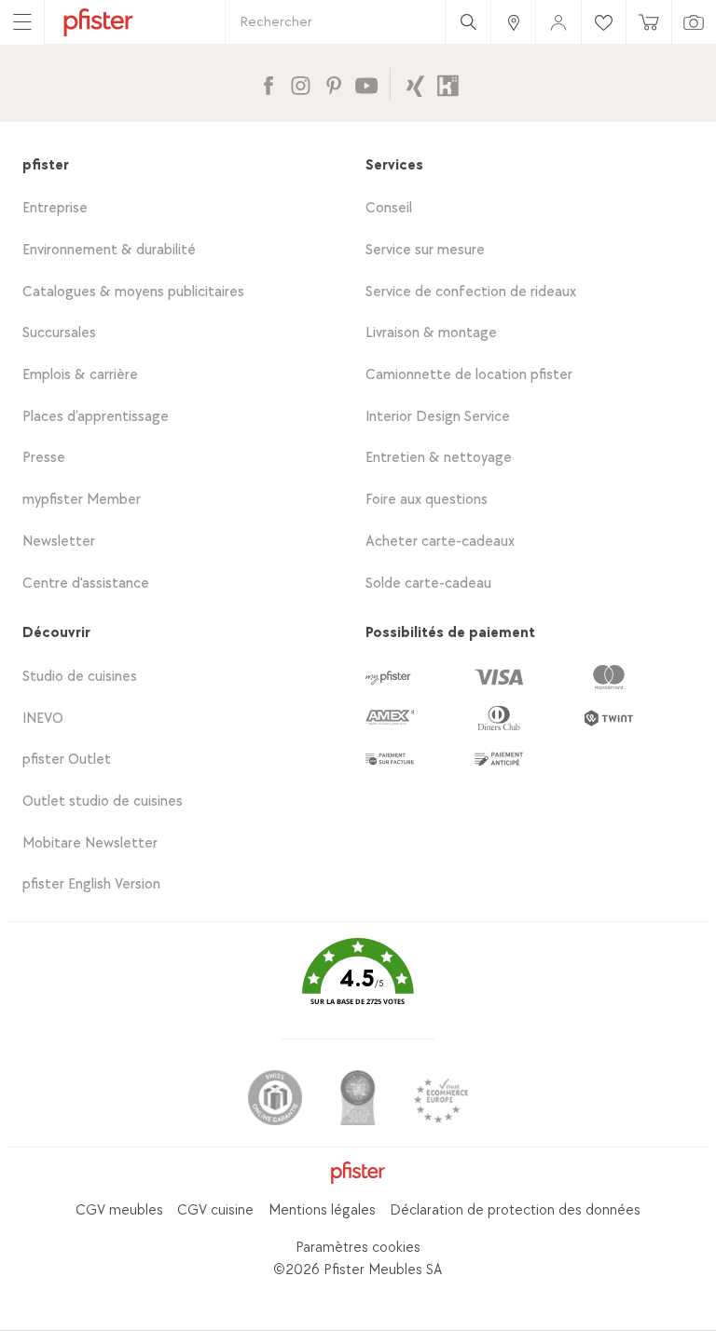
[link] (512, 22)
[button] (358, 985)
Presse (43, 458)
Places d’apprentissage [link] (95, 417)
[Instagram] (300, 83)
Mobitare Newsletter (90, 843)
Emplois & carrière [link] (80, 375)
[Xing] (415, 83)
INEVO (42, 718)
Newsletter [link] (58, 541)
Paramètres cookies (358, 1247)
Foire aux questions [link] (426, 500)
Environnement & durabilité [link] (109, 250)
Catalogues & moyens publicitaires (133, 292)
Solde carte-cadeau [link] (428, 583)
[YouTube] (366, 83)
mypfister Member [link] (81, 500)
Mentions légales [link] (322, 1210)
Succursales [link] (59, 333)
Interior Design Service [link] (437, 417)
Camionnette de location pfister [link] (468, 375)
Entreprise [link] (55, 208)
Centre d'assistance (85, 583)
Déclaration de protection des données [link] (515, 1210)
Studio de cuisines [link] (79, 677)
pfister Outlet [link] (66, 759)
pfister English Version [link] (91, 884)
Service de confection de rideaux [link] (470, 292)
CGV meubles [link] (119, 1210)
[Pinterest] (333, 83)
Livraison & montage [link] (431, 333)
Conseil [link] (388, 208)
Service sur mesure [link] (425, 250)
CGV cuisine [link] (215, 1210)
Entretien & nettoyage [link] (438, 458)
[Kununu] (448, 83)
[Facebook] (268, 83)
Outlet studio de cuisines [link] (102, 801)
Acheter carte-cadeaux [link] (440, 541)
